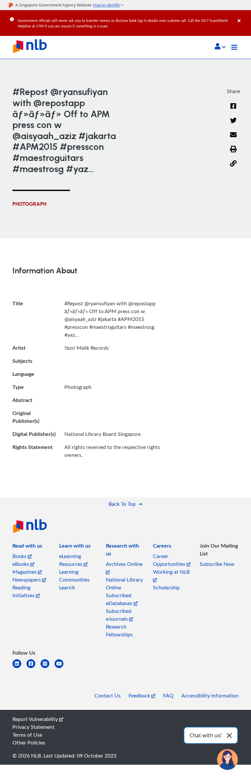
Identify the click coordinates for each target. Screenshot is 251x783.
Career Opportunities (170, 559)
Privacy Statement (33, 726)
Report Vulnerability (35, 719)
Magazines (25, 571)
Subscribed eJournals (118, 614)
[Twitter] (233, 124)
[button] (220, 47)
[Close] (243, 16)
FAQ (168, 695)
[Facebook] (233, 110)
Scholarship (166, 587)
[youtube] (62, 667)
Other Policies (28, 742)
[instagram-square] (48, 667)
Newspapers (27, 579)
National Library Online (124, 583)
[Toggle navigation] (234, 47)
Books (20, 556)
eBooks (21, 563)
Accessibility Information (210, 695)
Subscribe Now (217, 563)
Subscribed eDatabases (120, 599)
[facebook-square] (33, 667)
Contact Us (107, 695)
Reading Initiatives (24, 591)
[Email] (233, 139)
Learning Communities (74, 575)
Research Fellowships (119, 630)
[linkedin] (19, 667)
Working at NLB (171, 571)
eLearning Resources (71, 559)
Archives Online (124, 563)
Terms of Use (27, 734)
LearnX (67, 587)
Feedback (139, 695)
